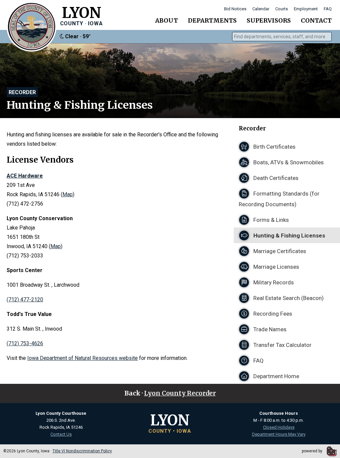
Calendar (260, 8)
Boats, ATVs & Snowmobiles (288, 162)
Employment (306, 8)
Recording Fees (272, 313)
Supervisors (269, 20)
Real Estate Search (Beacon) (288, 298)
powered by (312, 451)
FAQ (328, 8)
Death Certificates (275, 178)
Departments (212, 20)
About (166, 20)
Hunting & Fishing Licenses (288, 235)
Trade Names (269, 329)
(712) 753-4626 (25, 343)
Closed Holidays (279, 427)
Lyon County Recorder (180, 393)
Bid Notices (235, 8)
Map (67, 194)
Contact (316, 20)
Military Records (273, 282)
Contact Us (61, 434)
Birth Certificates (274, 146)
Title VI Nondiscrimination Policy (82, 451)
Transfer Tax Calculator (281, 345)
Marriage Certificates (279, 251)
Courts (281, 8)
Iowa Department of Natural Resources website (82, 358)
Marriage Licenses (275, 266)
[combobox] (282, 36)
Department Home (275, 376)
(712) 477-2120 (25, 299)
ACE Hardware (25, 176)
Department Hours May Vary (278, 434)
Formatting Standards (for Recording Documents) (279, 199)
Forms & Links (270, 220)
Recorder (22, 92)
